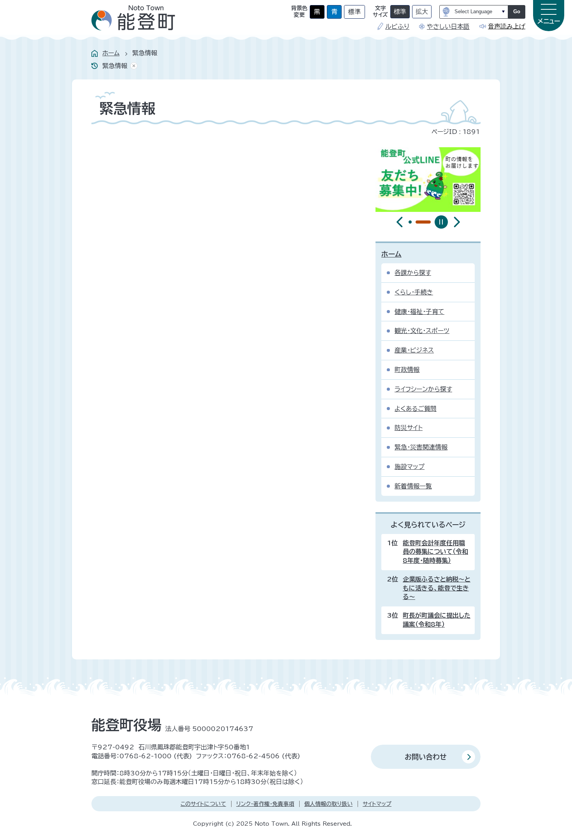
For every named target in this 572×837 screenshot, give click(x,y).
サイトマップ (377, 804)
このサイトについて (203, 804)
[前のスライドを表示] (399, 222)
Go (516, 11)
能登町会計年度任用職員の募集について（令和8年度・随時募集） (435, 552)
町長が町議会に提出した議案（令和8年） (436, 619)
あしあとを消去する (132, 66)
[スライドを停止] (441, 222)
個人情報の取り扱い (328, 804)
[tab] (410, 222)
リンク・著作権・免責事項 (265, 804)
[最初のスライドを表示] (456, 222)
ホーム (110, 53)
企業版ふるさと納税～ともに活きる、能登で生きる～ (436, 588)
